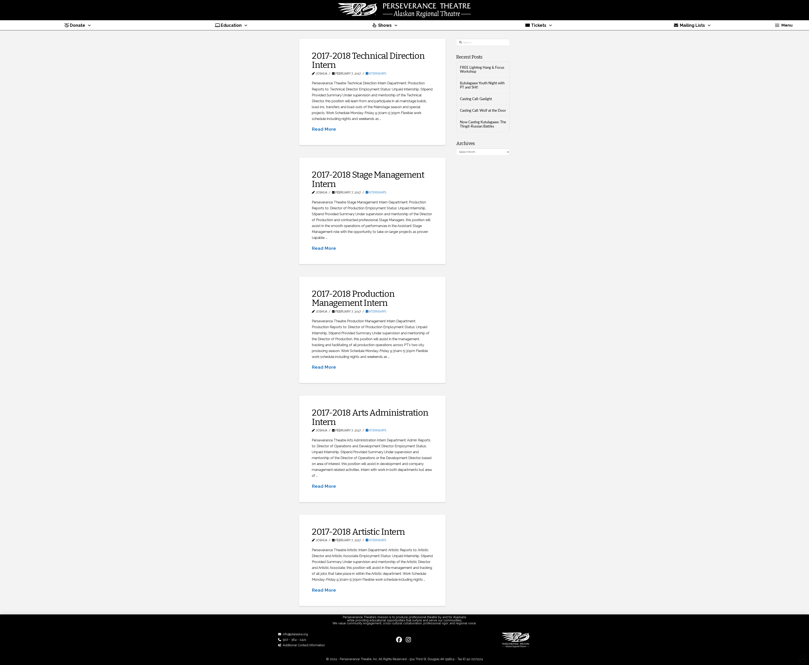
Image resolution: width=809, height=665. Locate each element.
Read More (324, 129)
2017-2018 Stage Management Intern (368, 179)
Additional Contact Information (304, 645)
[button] (784, 25)
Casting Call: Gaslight (476, 99)
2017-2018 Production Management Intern (353, 298)
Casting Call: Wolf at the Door (483, 110)
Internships (377, 73)
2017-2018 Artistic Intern (358, 532)
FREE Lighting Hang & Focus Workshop (482, 70)
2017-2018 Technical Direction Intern (368, 60)
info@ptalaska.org (295, 634)
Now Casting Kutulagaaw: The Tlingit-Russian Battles (483, 124)
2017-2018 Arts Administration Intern (370, 417)
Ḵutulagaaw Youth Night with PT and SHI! (482, 85)
